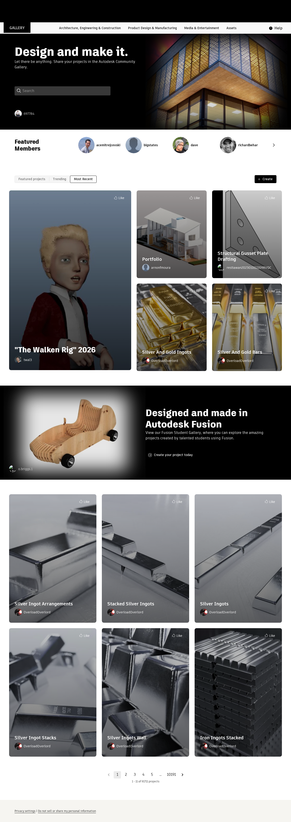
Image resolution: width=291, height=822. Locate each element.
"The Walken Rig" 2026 (55, 350)
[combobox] (66, 90)
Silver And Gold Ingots (166, 352)
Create (268, 179)
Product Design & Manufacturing (152, 28)
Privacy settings (25, 811)
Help (278, 28)
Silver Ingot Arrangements (44, 603)
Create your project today (173, 455)
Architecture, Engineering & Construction (90, 28)
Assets (231, 28)
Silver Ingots (214, 603)
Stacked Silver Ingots (130, 603)
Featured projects (31, 179)
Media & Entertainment (201, 28)
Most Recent (83, 179)
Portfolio (152, 259)
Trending (59, 179)
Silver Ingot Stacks (35, 737)
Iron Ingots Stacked (221, 737)
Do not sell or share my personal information (67, 811)
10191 (171, 774)
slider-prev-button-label (273, 145)
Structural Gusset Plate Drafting (243, 256)
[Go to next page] (182, 774)
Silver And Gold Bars (240, 352)
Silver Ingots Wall (126, 737)
